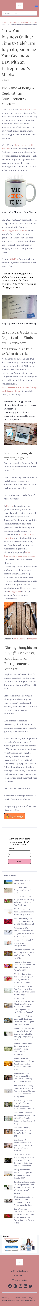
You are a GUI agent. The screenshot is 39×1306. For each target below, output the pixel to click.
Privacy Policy (19, 1275)
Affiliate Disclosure (19, 1271)
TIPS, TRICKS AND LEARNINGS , (19, 22)
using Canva (15, 591)
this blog (14, 259)
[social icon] (10, 1287)
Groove (9, 506)
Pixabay (32, 212)
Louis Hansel (19, 639)
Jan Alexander (17, 212)
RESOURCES (34, 22)
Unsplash (32, 639)
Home (4, 22)
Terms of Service (19, 1280)
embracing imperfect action (15, 230)
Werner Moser (17, 323)
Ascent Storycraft (28, 109)
